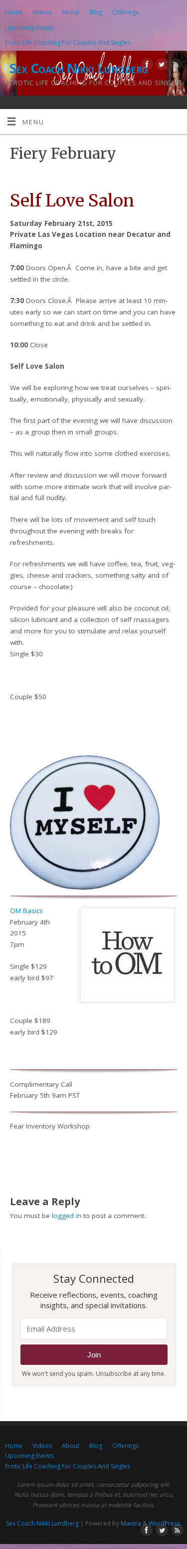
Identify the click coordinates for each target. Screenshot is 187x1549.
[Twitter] (160, 66)
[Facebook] (146, 66)
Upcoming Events (29, 27)
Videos (42, 12)
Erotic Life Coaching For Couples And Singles (67, 42)
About (70, 12)
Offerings (125, 12)
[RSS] (175, 66)
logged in (66, 1215)
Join (94, 1354)
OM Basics (26, 910)
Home (13, 12)
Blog (95, 12)
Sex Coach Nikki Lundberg (78, 68)
